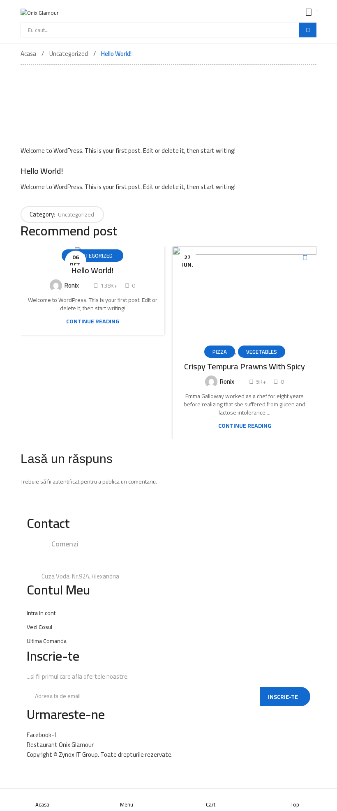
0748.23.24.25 (74, 553)
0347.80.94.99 (173, 553)
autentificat (66, 481)
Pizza (219, 352)
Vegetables (261, 352)
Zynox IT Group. (79, 754)
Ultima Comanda (47, 641)
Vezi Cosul (39, 627)
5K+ (260, 381)
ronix (71, 285)
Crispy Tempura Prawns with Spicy (244, 366)
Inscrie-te (283, 696)
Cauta (307, 30)
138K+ (108, 285)
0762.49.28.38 (125, 553)
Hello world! (92, 270)
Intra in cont (41, 613)
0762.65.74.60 (108, 565)
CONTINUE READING (92, 321)
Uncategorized (76, 214)
